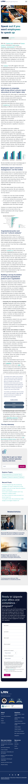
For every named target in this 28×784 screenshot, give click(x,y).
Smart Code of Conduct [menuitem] (19, 731)
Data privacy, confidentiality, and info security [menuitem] (7, 752)
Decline (14, 406)
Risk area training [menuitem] (6, 740)
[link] (9, 1)
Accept (14, 403)
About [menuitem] (3, 712)
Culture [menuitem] (2, 718)
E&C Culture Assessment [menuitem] (19, 733)
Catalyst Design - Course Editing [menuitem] (19, 715)
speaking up (6, 105)
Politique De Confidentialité (21, 777)
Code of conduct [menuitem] (4, 749)
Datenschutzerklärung (5, 778)
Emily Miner (13, 37)
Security (2, 777)
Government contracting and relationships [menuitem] (6, 759)
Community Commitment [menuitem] (6, 716)
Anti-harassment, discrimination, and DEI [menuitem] (7, 745)
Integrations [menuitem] (17, 735)
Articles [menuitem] (16, 741)
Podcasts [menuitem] (16, 748)
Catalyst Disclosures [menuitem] (19, 721)
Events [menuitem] (16, 746)
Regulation (5, 477)
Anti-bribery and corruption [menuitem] (6, 741)
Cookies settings (14, 399)
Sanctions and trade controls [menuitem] (6, 762)
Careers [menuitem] (2, 714)
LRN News (21, 477)
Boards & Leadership (13, 477)
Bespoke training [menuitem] (4, 764)
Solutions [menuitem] (17, 712)
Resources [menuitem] (18, 740)
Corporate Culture (17, 474)
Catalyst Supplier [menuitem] (18, 729)
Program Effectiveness (7, 474)
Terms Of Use (13, 777)
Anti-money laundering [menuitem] (5, 747)
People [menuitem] (2, 720)
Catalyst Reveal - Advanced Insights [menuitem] (20, 724)
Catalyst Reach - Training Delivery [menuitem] (19, 718)
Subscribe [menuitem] (16, 744)
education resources (12, 418)
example (8, 363)
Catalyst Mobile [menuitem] (18, 726)
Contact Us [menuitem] (3, 722)
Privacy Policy (10, 669)
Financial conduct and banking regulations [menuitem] (7, 756)
